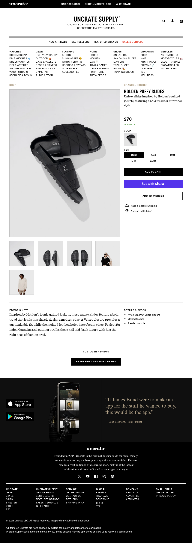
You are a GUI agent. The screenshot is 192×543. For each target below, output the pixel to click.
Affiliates (132, 499)
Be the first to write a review (96, 361)
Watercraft (169, 68)
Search (162, 3)
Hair (144, 58)
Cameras (42, 71)
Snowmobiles (170, 65)
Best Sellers (80, 42)
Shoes (117, 51)
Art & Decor (98, 75)
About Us (132, 492)
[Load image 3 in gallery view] (79, 253)
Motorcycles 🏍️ (172, 58)
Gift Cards (43, 505)
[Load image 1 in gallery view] (21, 253)
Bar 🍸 (94, 61)
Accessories (71, 71)
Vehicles (167, 51)
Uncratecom (70, 4)
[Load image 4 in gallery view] (107, 253)
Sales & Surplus (47, 502)
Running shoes (123, 71)
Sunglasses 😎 (72, 58)
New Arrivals (58, 42)
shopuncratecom (98, 4)
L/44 (133, 160)
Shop (12, 85)
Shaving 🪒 (148, 65)
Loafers (119, 61)
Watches (15, 51)
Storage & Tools (20, 75)
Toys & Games (99, 65)
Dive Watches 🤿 (20, 58)
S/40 (153, 155)
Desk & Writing (100, 68)
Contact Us (73, 495)
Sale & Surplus (132, 42)
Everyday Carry (47, 55)
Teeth (144, 71)
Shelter (11, 502)
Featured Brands (106, 42)
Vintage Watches (20, 68)
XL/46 (153, 160)
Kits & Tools (149, 61)
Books (94, 55)
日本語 (99, 502)
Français (102, 495)
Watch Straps (18, 71)
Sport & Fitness (46, 65)
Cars (9, 499)
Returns (72, 499)
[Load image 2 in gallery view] (50, 253)
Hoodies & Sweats (74, 65)
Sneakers (120, 55)
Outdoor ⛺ (44, 58)
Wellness (147, 75)
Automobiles (169, 55)
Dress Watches (19, 61)
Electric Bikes (171, 61)
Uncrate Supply (96, 18)
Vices (9, 505)
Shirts (66, 55)
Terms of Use (165, 492)
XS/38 (133, 155)
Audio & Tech (44, 75)
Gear (39, 51)
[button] (181, 3)
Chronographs (19, 55)
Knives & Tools (46, 68)
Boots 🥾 (119, 68)
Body (144, 55)
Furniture (97, 71)
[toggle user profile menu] (172, 4)
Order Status (75, 492)
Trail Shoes (121, 65)
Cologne (147, 68)
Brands (129, 85)
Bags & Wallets (46, 61)
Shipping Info (75, 502)
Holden (142, 85)
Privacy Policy (166, 495)
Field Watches (19, 65)
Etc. (8, 509)
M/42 (173, 155)
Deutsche (102, 499)
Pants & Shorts (72, 61)
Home (93, 51)
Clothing (68, 51)
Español (101, 492)
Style (10, 495)
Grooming (147, 51)
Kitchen (95, 58)
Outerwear (70, 68)
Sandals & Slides (125, 58)
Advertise (133, 495)
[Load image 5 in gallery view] (21, 282)
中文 (98, 505)
